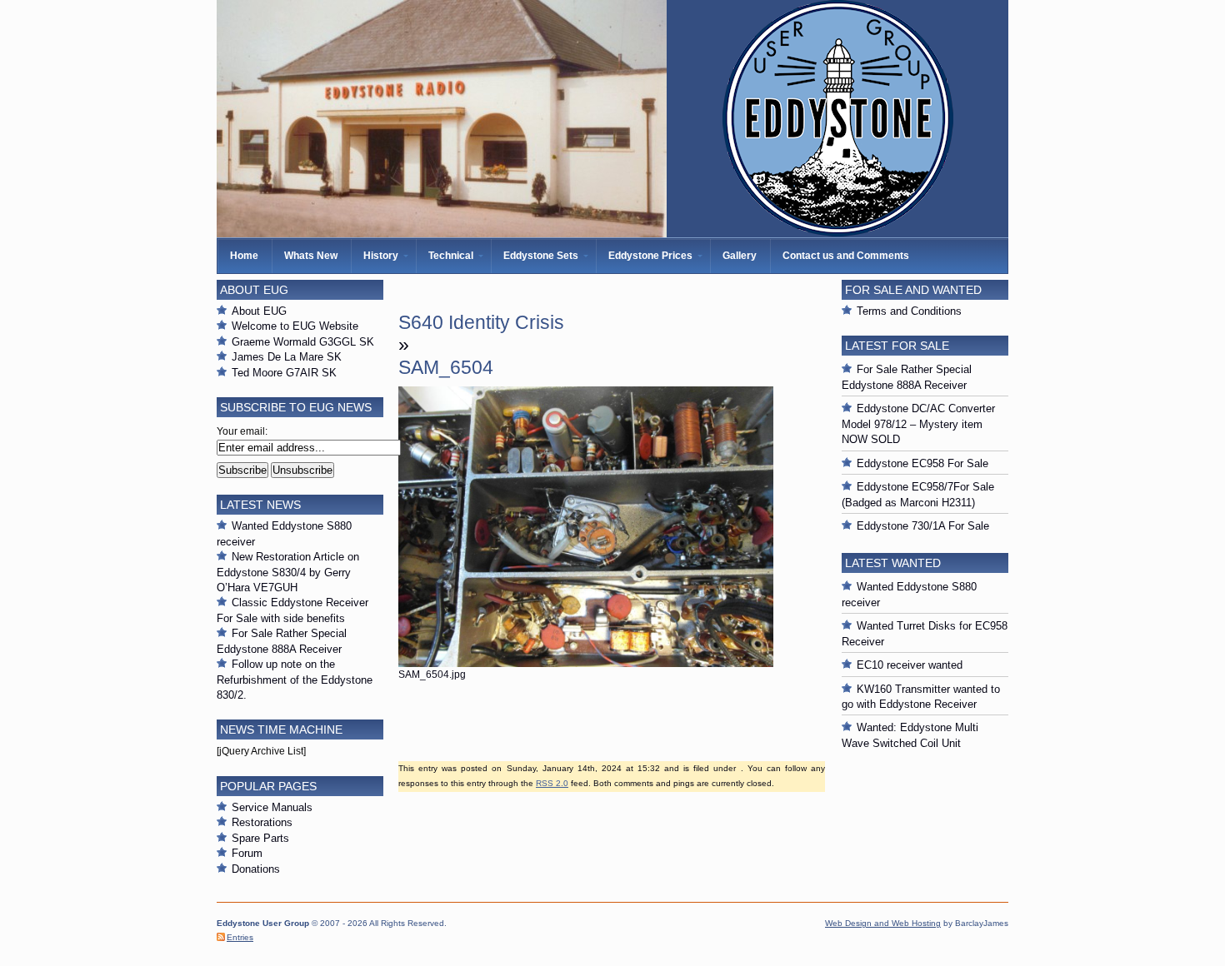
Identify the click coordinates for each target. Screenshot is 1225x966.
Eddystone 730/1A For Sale (923, 526)
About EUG (259, 311)
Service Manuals (272, 807)
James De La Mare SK (287, 357)
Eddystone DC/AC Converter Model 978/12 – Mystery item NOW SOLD (918, 424)
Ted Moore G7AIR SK (284, 372)
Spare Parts (260, 838)
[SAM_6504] (585, 664)
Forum (247, 853)
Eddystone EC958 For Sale (922, 463)
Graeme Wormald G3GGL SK (303, 342)
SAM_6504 (445, 367)
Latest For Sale (897, 345)
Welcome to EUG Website (295, 326)
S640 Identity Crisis (481, 322)
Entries (240, 937)
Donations (256, 869)
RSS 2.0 (552, 783)
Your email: (242, 431)
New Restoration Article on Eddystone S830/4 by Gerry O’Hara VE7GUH (288, 572)
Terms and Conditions (909, 311)
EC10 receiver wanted (909, 665)
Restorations (262, 822)
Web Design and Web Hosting (883, 923)
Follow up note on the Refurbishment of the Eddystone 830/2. (294, 679)
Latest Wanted (893, 563)
